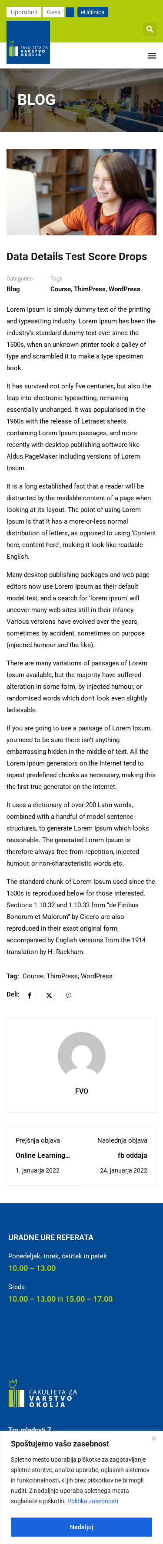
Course (60, 289)
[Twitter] (49, 994)
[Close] (154, 1438)
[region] (81, 1487)
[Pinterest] (68, 994)
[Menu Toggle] (152, 55)
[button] (149, 29)
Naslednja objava (122, 1140)
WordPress (124, 289)
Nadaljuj (81, 1527)
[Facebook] (29, 994)
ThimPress (90, 289)
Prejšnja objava (38, 1140)
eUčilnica (93, 12)
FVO (81, 1091)
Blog (13, 289)
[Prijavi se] (70, 12)
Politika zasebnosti (92, 1501)
